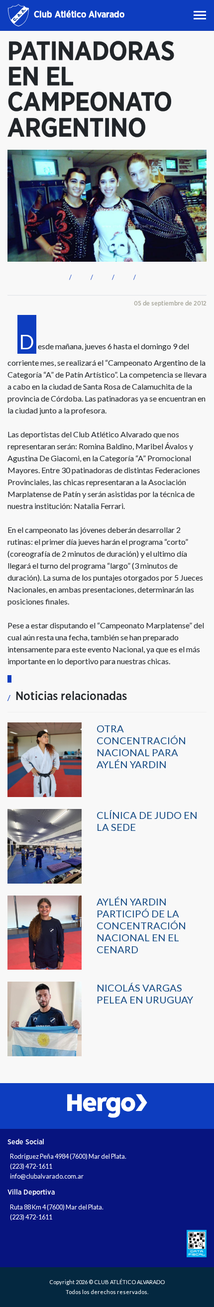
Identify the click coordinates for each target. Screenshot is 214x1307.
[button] (69, 276)
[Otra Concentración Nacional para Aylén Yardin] (44, 759)
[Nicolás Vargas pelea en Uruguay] (44, 1018)
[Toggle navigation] (201, 15)
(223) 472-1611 (31, 1166)
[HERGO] (107, 1106)
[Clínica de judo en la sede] (44, 845)
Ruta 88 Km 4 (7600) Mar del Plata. (57, 1207)
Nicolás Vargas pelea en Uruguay (145, 993)
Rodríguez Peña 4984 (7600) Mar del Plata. (68, 1156)
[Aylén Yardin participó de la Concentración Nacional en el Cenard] (44, 932)
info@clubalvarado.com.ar (47, 1176)
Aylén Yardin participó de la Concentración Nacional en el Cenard (141, 925)
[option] (107, 1106)
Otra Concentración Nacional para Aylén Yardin (141, 746)
